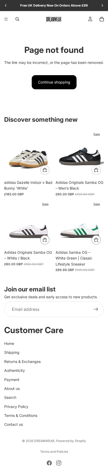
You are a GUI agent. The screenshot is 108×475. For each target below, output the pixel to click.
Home (9, 343)
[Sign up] (95, 309)
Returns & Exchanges (22, 361)
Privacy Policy (16, 406)
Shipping (11, 352)
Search (10, 397)
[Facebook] (49, 463)
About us (12, 388)
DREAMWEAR (44, 441)
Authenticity (14, 370)
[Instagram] (59, 463)
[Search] (17, 19)
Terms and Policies (54, 452)
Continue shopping (54, 82)
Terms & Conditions (20, 415)
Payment (11, 379)
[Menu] (6, 19)
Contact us (13, 424)
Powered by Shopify (71, 441)
